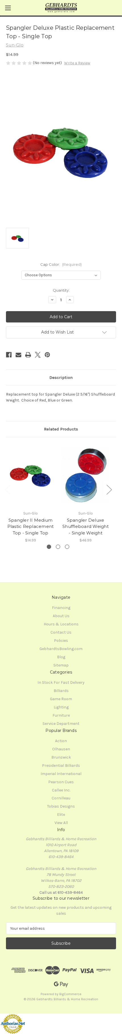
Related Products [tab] (61, 429)
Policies (61, 640)
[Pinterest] (47, 355)
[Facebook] (9, 355)
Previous (7, 489)
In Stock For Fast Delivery (61, 682)
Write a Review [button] (77, 63)
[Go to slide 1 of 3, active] (49, 547)
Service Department (61, 723)
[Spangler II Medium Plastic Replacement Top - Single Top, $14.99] (30, 475)
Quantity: (61, 290)
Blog (61, 657)
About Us (61, 615)
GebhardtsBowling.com (61, 648)
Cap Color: (61, 264)
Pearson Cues (61, 782)
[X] (38, 355)
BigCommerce (70, 994)
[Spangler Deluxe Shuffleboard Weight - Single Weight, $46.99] (85, 475)
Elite (61, 814)
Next (109, 489)
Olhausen (61, 749)
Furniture (61, 715)
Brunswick (61, 757)
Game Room (61, 699)
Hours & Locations (61, 624)
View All (61, 822)
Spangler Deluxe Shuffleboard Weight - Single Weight (85, 526)
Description (61, 377)
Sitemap (61, 665)
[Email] (18, 355)
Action (61, 740)
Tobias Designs (61, 806)
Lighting (61, 707)
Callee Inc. (61, 790)
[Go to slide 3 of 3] (67, 547)
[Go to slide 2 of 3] (58, 547)
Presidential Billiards (61, 765)
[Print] (28, 355)
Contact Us (61, 632)
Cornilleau (61, 798)
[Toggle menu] (8, 8)
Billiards (61, 690)
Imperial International (61, 773)
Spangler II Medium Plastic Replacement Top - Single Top (30, 526)
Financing (61, 607)
